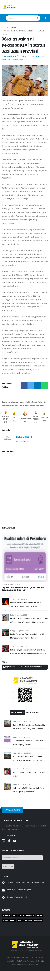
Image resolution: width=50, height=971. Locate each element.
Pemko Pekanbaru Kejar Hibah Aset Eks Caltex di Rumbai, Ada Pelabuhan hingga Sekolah (29, 620)
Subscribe (8, 866)
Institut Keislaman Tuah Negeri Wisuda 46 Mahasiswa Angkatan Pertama (27, 636)
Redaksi (10, 957)
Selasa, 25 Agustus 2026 (11, 585)
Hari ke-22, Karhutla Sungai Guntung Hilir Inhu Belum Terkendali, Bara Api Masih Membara (28, 727)
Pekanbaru (36, 56)
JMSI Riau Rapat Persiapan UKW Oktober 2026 (29, 774)
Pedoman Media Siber (24, 957)
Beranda (5, 27)
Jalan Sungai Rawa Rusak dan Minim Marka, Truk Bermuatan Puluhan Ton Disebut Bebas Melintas (27, 758)
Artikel (14, 27)
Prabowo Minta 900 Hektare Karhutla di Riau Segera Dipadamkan (28, 790)
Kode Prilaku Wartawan (26, 961)
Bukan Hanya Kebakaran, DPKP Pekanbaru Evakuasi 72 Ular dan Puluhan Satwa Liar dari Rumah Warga (28, 652)
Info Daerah (25, 56)
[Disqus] (25, 490)
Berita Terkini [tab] (17, 712)
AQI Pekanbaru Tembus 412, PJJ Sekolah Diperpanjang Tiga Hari (23, 588)
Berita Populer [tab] (32, 712)
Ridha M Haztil (10, 56)
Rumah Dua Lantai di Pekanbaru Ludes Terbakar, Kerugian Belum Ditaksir (25, 604)
